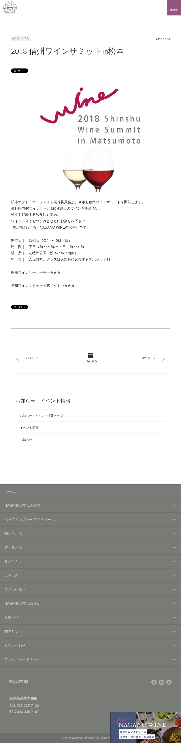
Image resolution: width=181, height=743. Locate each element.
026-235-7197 (28, 711)
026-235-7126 (28, 705)
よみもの (11, 575)
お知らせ (26, 439)
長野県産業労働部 (23, 698)
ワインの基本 (15, 589)
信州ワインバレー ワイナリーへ (29, 519)
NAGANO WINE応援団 (22, 603)
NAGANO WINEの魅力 (22, 505)
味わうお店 (13, 533)
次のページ (148, 358)
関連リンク (13, 631)
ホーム (9, 491)
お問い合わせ (15, 645)
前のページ (32, 358)
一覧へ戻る (90, 361)
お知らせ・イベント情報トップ (41, 415)
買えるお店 (13, 547)
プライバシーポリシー (22, 659)
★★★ (55, 272)
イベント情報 (29, 427)
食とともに (13, 561)
